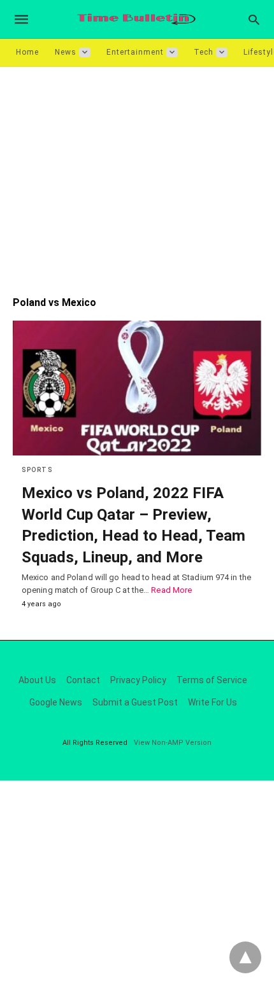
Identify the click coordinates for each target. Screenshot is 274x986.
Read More (171, 590)
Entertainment (135, 52)
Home (27, 52)
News (65, 52)
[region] (137, 175)
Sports (37, 469)
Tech (203, 52)
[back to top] (245, 957)
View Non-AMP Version (173, 743)
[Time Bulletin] (136, 19)
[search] (254, 19)
